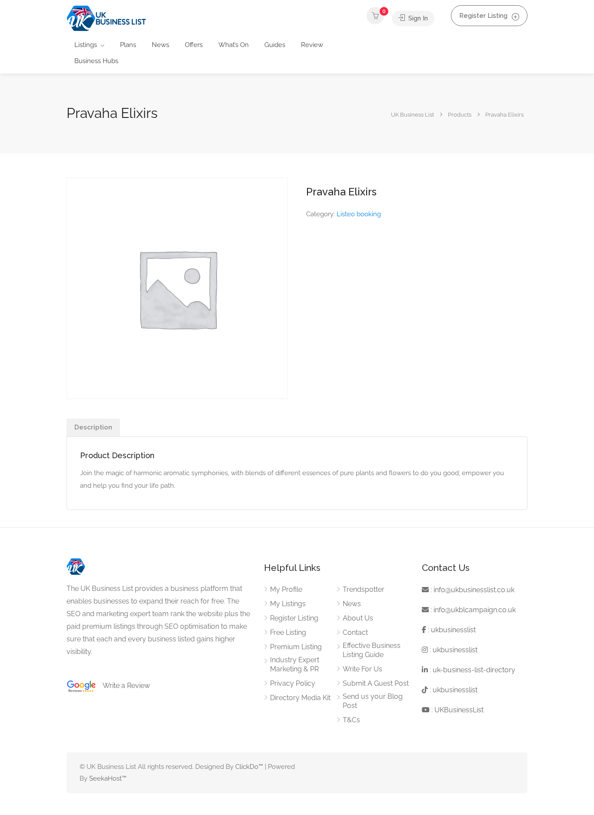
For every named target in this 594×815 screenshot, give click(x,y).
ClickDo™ (249, 767)
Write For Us (362, 669)
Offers (194, 45)
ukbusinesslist (453, 630)
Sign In (417, 18)
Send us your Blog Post (373, 701)
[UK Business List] (106, 18)
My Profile (286, 589)
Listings (85, 45)
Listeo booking (359, 214)
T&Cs (351, 720)
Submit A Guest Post (376, 683)
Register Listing (483, 16)
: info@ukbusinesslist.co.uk (471, 590)
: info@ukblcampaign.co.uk (472, 610)
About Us (358, 618)
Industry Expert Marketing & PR (294, 664)
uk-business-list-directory (474, 670)
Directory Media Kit (300, 698)
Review (312, 45)
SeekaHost (105, 778)
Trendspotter (363, 589)
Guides (274, 45)
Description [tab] (93, 427)
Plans (128, 45)
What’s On (233, 45)
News (160, 45)
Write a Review (123, 685)
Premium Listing (296, 647)
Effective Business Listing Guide (371, 650)
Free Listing (288, 632)
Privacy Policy (292, 683)
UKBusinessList (459, 710)
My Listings (288, 604)
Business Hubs (96, 61)
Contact (355, 632)
